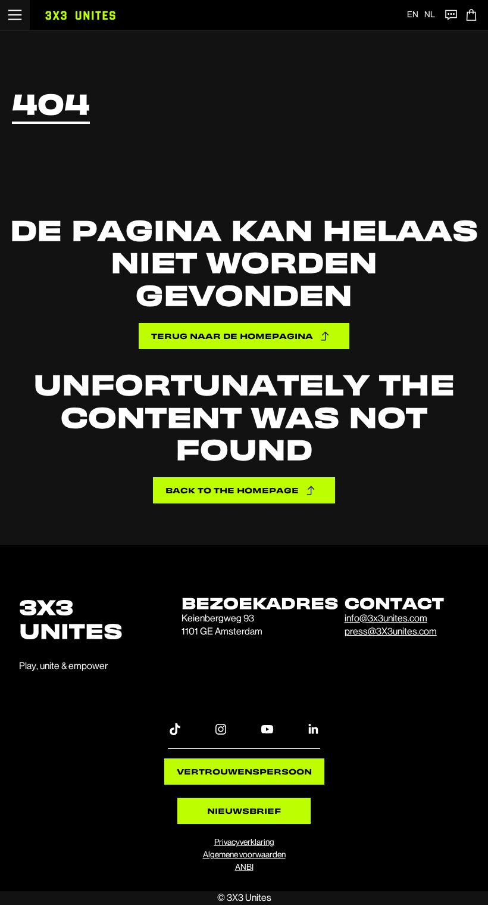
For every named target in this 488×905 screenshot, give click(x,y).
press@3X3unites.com (391, 631)
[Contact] (451, 15)
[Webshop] (471, 15)
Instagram (221, 728)
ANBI (244, 867)
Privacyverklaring (244, 842)
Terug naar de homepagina (232, 336)
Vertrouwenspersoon (244, 771)
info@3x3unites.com (386, 618)
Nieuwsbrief (244, 811)
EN (412, 14)
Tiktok (175, 728)
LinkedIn (313, 728)
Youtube (267, 728)
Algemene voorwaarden (244, 854)
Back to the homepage (232, 490)
